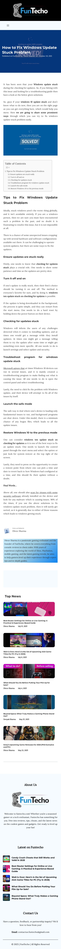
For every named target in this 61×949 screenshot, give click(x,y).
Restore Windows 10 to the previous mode (27, 188)
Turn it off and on (17, 177)
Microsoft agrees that (14, 368)
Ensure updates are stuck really (22, 174)
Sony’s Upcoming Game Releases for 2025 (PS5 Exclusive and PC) (28, 746)
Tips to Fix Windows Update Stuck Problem (25, 171)
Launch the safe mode (19, 186)
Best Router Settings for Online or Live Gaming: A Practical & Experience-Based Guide (25, 622)
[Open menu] (8, 25)
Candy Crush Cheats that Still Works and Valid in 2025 (33, 858)
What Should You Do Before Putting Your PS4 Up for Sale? (26, 684)
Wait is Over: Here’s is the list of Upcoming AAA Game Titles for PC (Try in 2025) (27, 653)
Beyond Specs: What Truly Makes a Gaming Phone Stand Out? (28, 715)
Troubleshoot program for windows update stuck (29, 183)
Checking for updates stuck (21, 180)
